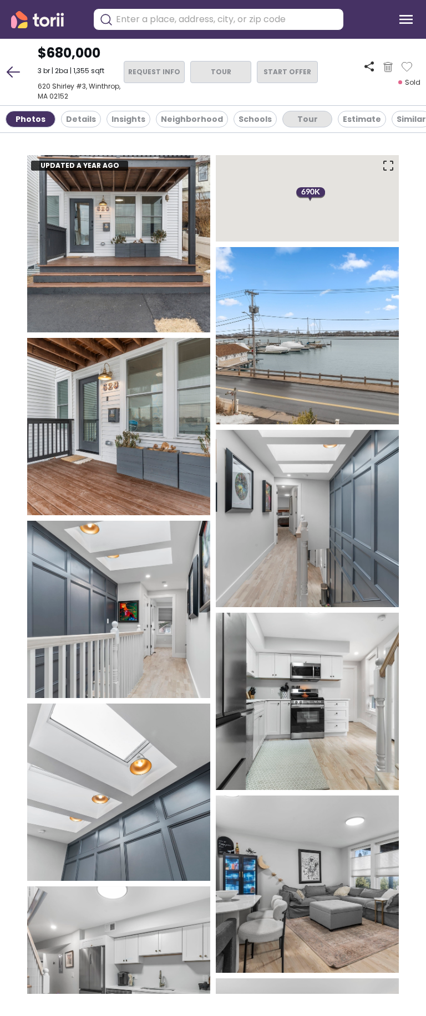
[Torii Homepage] (45, 19)
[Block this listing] (388, 67)
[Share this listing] (369, 66)
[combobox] (227, 19)
